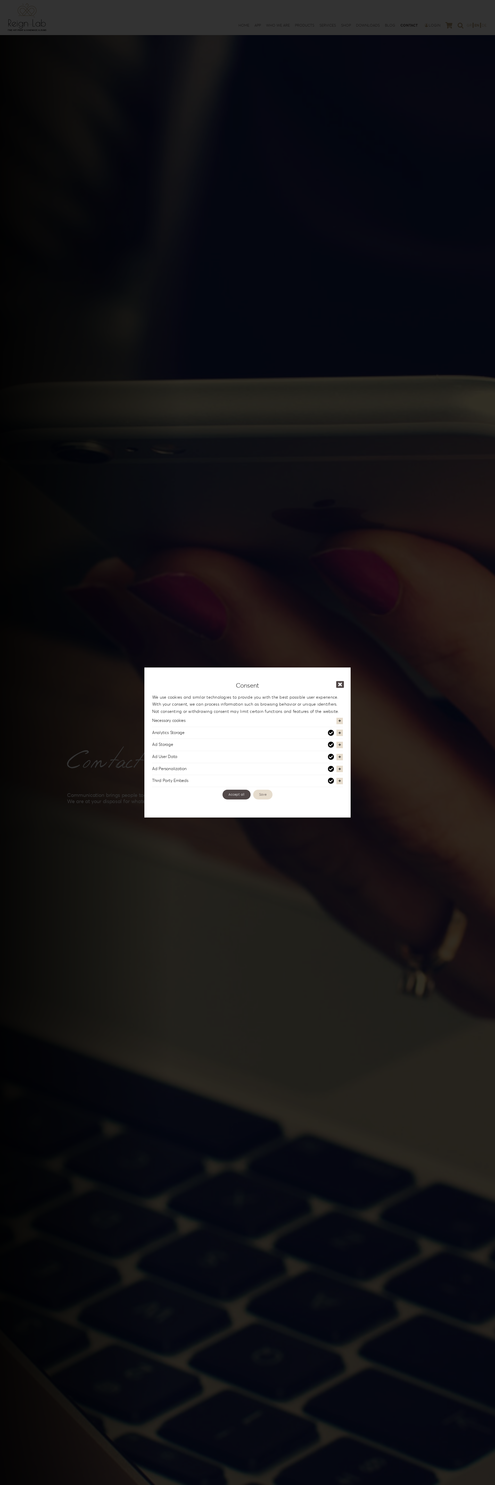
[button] (247, 721)
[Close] (340, 684)
